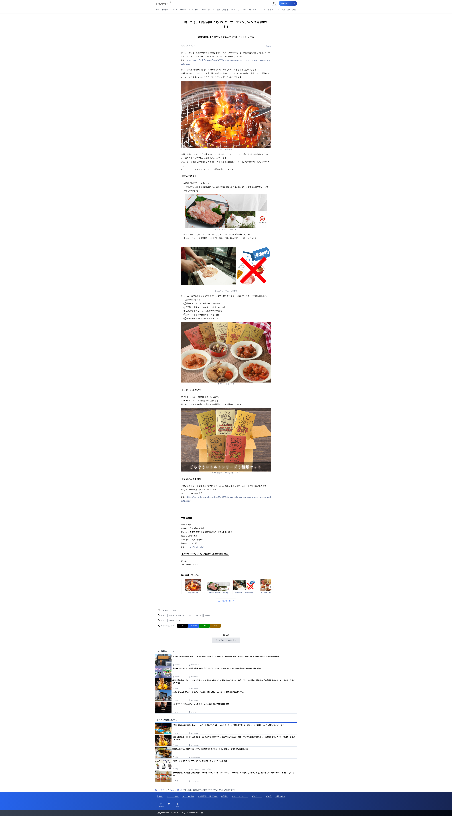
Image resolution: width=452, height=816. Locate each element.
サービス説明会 (188, 796)
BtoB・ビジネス (208, 10)
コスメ (263, 10)
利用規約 (224, 796)
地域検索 (164, 10)
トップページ (162, 790)
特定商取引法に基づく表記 (208, 796)
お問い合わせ (280, 796)
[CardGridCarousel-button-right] (270, 587)
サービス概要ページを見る (434, 811)
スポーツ (182, 10)
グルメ (232, 10)
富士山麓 (207, 615)
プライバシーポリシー (240, 796)
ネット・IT (242, 10)
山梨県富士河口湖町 (174, 620)
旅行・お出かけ (222, 10)
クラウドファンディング (176, 615)
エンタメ (173, 10)
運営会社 (160, 796)
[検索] (274, 3)
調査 (294, 10)
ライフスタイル (273, 10)
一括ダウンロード (227, 601)
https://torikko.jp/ (196, 547)
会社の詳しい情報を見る (226, 640)
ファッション (253, 10)
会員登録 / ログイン (287, 3)
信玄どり (198, 615)
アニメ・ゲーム (194, 10)
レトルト (190, 615)
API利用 (269, 796)
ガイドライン (257, 796)
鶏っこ (268, 46)
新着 (157, 10)
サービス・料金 (173, 796)
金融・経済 (286, 10)
